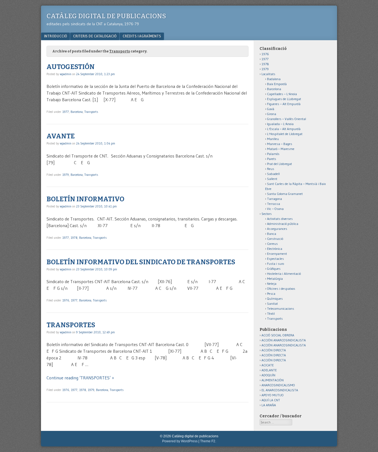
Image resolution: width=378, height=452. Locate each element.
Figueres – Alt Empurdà (284, 104)
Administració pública (282, 224)
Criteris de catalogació (94, 36)
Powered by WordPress (180, 441)
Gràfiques (274, 268)
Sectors (267, 214)
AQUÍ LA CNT (271, 400)
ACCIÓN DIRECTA (274, 350)
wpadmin (65, 74)
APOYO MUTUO (273, 395)
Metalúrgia (275, 278)
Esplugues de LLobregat (284, 99)
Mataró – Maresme (280, 149)
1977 (65, 112)
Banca (271, 234)
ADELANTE (269, 370)
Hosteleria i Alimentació (284, 273)
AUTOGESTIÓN (70, 67)
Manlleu (273, 139)
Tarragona (274, 199)
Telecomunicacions (280, 308)
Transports (91, 112)
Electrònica (274, 249)
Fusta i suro (275, 263)
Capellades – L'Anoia (282, 94)
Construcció (275, 239)
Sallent (272, 179)
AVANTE (60, 136)
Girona (271, 114)
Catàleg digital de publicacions (106, 16)
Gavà (270, 109)
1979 (65, 175)
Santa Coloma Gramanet (285, 194)
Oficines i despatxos (281, 288)
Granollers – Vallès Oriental (286, 119)
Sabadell (273, 174)
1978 (74, 238)
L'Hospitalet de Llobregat (284, 134)
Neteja (271, 283)
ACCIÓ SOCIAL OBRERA (278, 335)
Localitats (268, 74)
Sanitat (272, 303)
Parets (271, 159)
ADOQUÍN (268, 375)
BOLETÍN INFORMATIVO (85, 199)
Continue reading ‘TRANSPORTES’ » (80, 377)
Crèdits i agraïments (142, 36)
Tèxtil (271, 313)
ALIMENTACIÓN (273, 380)
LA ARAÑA (269, 405)
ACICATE (268, 365)
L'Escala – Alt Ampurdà (284, 129)
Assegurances (277, 229)
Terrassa (273, 204)
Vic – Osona (275, 209)
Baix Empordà (277, 84)
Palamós (273, 154)
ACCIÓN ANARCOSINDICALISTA (284, 340)
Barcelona (77, 112)
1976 (65, 300)
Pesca (271, 293)
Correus (272, 244)
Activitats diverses (280, 219)
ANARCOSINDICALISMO (278, 385)
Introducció (55, 36)
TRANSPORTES (70, 325)
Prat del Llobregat (279, 164)
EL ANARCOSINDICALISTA (280, 390)
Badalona (274, 79)
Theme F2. (208, 441)
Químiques (275, 298)
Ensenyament (277, 254)
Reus (270, 169)
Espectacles (275, 259)
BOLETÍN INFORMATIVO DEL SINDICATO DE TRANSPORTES (140, 262)
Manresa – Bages (279, 144)
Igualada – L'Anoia (280, 124)
